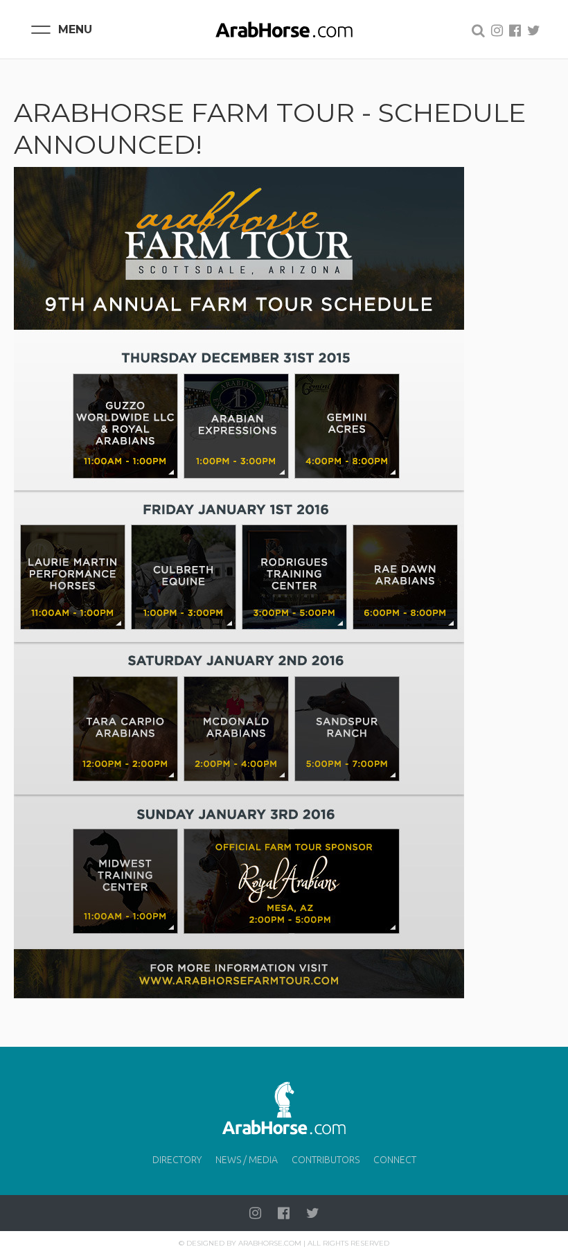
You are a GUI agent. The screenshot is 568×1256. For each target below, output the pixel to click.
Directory (177, 1159)
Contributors (326, 1159)
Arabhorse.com (269, 1243)
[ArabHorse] (284, 29)
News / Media (246, 1159)
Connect (394, 1159)
